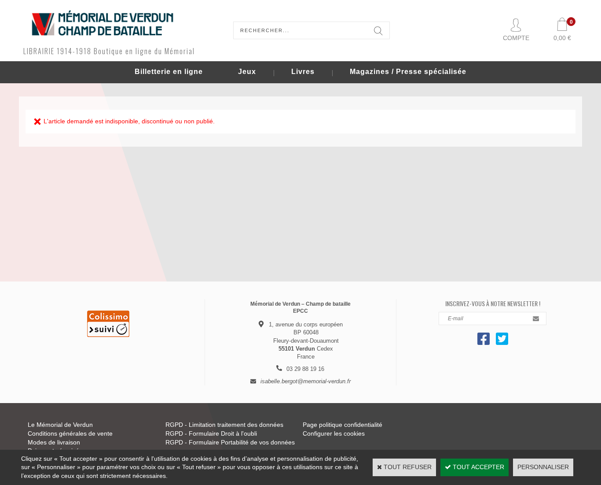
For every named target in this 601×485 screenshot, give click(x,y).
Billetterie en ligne (169, 71)
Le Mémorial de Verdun (60, 424)
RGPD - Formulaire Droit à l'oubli (211, 433)
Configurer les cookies (334, 433)
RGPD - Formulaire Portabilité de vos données (230, 442)
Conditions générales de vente (70, 433)
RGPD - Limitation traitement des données (224, 424)
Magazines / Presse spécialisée (408, 71)
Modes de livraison (54, 442)
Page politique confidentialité (342, 424)
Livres (303, 71)
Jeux (247, 71)
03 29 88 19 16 (305, 369)
